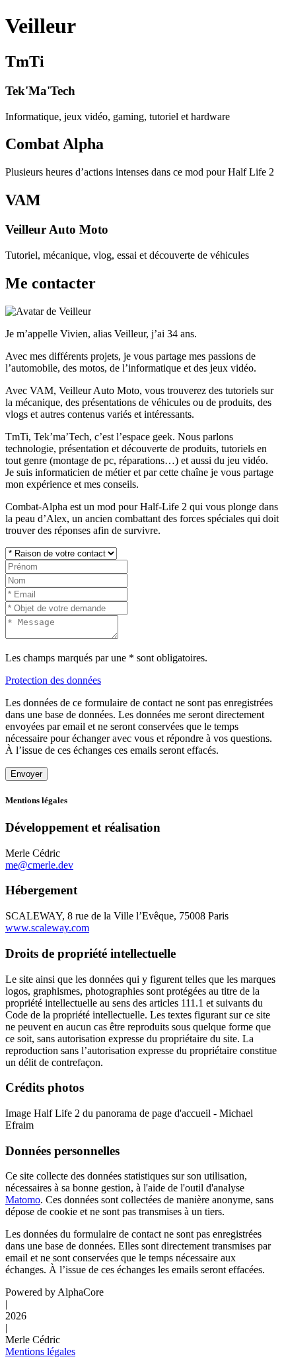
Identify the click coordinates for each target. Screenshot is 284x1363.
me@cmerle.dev (39, 865)
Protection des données (53, 680)
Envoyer (26, 774)
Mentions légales (40, 1351)
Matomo (22, 1199)
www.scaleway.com (47, 927)
